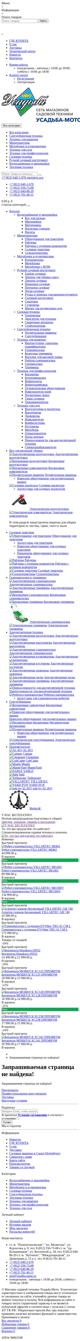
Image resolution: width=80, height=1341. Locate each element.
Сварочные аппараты (39, 322)
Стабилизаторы (35, 325)
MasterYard (34, 767)
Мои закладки (18, 1228)
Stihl (21, 774)
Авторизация (26, 82)
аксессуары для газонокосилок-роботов (43, 698)
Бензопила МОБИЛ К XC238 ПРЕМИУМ (29, 1019)
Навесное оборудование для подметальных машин (42, 719)
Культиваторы (34, 259)
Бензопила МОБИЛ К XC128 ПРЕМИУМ (29, 995)
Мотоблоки (32, 263)
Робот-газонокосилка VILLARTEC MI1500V (31, 891)
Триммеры (32, 367)
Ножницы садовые (37, 284)
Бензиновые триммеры (59, 601)
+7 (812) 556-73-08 (21, 187)
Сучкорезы (32, 305)
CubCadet (32, 760)
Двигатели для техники (40, 318)
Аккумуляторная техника (26, 632)
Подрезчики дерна (37, 395)
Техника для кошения (23, 139)
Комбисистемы (35, 423)
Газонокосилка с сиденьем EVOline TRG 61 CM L (35, 929)
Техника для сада (20, 149)
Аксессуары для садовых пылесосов (41, 488)
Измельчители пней (38, 391)
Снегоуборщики (35, 336)
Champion (32, 757)
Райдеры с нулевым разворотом (46, 246)
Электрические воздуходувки (49, 508)
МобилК (35, 808)
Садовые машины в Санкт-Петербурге (34, 1153)
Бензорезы (32, 374)
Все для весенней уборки (26, 450)
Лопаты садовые (36, 280)
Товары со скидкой (22, 1167)
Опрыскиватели (35, 433)
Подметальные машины (41, 332)
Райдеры (30, 242)
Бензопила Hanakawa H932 (19, 953)
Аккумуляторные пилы (59, 677)
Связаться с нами (20, 1156)
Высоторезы (33, 412)
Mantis (26, 764)
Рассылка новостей (22, 1231)
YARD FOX (37, 785)
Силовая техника (20, 156)
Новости (15, 54)
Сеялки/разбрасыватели (40, 447)
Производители (19, 746)
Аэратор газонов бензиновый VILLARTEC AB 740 (36, 912)
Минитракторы (19, 142)
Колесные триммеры (38, 353)
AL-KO (28, 750)
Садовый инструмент (39, 298)
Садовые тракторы (37, 249)
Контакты (15, 58)
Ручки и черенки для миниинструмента (51, 294)
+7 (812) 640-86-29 (21, 191)
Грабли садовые (35, 273)
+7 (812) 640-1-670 (21, 184)
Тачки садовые (34, 398)
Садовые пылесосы (51, 485)
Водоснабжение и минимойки (29, 163)
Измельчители (34, 419)
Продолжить (10, 1090)
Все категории (19, 132)
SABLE (28, 771)
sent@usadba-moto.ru (22, 1276)
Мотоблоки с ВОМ (37, 266)
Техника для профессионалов (28, 153)
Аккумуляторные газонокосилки (31, 584)
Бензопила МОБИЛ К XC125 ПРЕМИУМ (29, 974)
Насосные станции (37, 228)
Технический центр (22, 51)
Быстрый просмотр (14, 842)
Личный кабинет (20, 1221)
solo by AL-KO (42, 788)
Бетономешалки (35, 377)
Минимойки (33, 221)
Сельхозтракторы (36, 252)
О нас (13, 44)
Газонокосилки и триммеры (27, 577)
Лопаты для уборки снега (42, 277)
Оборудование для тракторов (44, 239)
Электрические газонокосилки (50, 621)
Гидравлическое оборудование (45, 388)
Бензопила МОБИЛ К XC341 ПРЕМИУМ (29, 1040)
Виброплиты (33, 381)
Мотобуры (32, 429)
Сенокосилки (34, 364)
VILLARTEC (39, 781)
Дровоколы (32, 416)
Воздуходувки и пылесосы (42, 409)
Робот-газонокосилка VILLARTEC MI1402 (30, 870)
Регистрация (25, 78)
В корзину (8, 856)
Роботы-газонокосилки (40, 360)
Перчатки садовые (37, 287)
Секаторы (31, 301)
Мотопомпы (33, 225)
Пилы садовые (34, 291)
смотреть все (35, 177)
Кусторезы (32, 426)
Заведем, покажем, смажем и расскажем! (28, 822)
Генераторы (32, 315)
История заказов (20, 1224)
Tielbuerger (34, 778)
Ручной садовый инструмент (28, 160)
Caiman (27, 753)
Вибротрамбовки (36, 384)
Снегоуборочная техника (26, 135)
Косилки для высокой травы (43, 357)
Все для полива (35, 218)
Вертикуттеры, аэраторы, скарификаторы (41, 344)
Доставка (15, 47)
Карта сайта (17, 1160)
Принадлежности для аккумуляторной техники (40, 691)
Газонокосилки (35, 350)
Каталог (14, 211)
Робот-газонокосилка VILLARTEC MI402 (29, 849)
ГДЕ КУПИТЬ (18, 40)
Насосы (30, 232)
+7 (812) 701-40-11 (21, 194)
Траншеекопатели (36, 402)
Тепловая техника (21, 167)
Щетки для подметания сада (43, 308)
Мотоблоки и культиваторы (27, 146)
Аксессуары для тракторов (34, 542)
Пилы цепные (34, 436)
